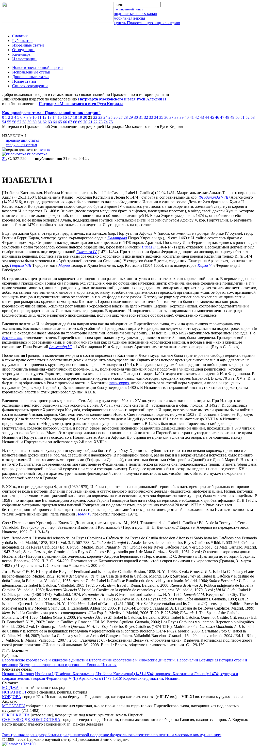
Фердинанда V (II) (214, 197)
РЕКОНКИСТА (16, 715)
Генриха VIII (20, 265)
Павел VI (83, 514)
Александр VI (60, 347)
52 (248, 117)
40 (187, 117)
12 (44, 117)
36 (166, 117)
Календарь (21, 54)
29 (131, 117)
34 (156, 117)
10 (34, 117)
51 (242, 117)
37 (171, 117)
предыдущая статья (22, 140)
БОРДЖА (10, 687)
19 (80, 117)
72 (95, 122)
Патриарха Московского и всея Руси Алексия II (122, 99)
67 (70, 122)
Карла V (205, 265)
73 (101, 122)
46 (217, 117)
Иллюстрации (24, 59)
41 (192, 117)
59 (29, 122)
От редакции (23, 50)
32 (146, 117)
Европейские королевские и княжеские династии (45, 660)
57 (19, 122)
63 (50, 122)
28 (126, 117)
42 (197, 117)
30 (136, 117)
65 (60, 122)
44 (207, 117)
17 (70, 117)
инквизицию (119, 383)
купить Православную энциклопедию (147, 23)
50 (237, 117)
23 (100, 117)
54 (4, 122)
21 (4, 158)
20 (85, 117)
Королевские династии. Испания (151, 678)
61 (40, 122)
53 (253, 117)
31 (141, 117)
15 (60, 117)
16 (65, 117)
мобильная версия (129, 18)
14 (55, 117)
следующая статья (21, 145)
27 (121, 117)
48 (227, 117)
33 (151, 117)
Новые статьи (24, 81)
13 (49, 117)
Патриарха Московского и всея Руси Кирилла (81, 103)
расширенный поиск (128, 9)
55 (9, 122)
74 (106, 122)
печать (44, 149)
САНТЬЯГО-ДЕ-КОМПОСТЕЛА (31, 719)
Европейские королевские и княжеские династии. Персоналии (143, 660)
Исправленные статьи (31, 72)
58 (24, 122)
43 (202, 117)
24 (105, 117)
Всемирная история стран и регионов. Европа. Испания (68, 664)
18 (75, 117)
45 (212, 117)
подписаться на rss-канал (135, 13)
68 (75, 122)
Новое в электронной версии (37, 67)
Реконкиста (12, 337)
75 (111, 122)
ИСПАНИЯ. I (14, 692)
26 (115, 117)
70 (85, 122)
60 (34, 122)
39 (182, 117)
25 (110, 117)
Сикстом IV (86, 251)
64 (55, 122)
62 (45, 122)
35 (161, 117)
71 (90, 122)
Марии (64, 265)
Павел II (149, 247)
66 (65, 122)
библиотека (37, 154)
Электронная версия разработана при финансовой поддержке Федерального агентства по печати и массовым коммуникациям (111, 735)
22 (95, 117)
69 (80, 122)
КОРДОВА (11, 697)
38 (176, 117)
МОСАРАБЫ (13, 706)
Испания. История (18, 674)
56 (14, 122)
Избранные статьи (28, 45)
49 (232, 117)
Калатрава (117, 238)
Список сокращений (30, 86)
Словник (20, 36)
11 (39, 117)
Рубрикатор (22, 40)
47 (222, 117)
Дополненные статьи (30, 77)
